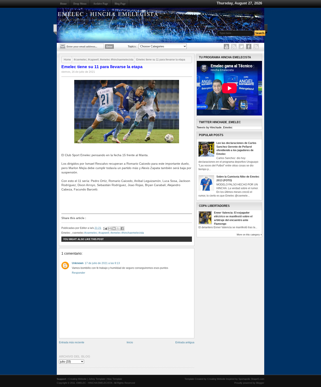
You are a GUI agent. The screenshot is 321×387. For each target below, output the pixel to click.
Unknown (77, 263)
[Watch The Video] (226, 46)
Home (63, 3)
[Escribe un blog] (114, 228)
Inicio (130, 342)
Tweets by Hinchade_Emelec (215, 127)
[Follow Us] (241, 46)
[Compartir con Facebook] (122, 228)
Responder (78, 272)
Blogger (260, 383)
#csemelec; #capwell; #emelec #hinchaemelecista (103, 59)
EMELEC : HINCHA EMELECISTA (108, 13)
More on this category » (249, 234)
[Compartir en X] (118, 228)
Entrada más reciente (71, 342)
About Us (174, 27)
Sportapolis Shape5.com (251, 379)
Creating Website (77, 379)
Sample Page (215, 27)
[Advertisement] (128, 202)
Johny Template (96, 379)
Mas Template (114, 379)
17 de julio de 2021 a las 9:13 (102, 263)
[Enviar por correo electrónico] (110, 228)
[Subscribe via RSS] (256, 46)
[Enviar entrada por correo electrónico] (105, 228)
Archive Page (100, 3)
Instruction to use (193, 27)
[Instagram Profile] (233, 46)
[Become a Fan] (248, 46)
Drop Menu (79, 3)
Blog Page (120, 3)
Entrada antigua (184, 342)
